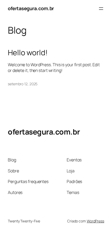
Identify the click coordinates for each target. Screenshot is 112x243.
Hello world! (28, 52)
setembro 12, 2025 (23, 83)
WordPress (95, 220)
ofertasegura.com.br (31, 8)
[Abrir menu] (101, 8)
